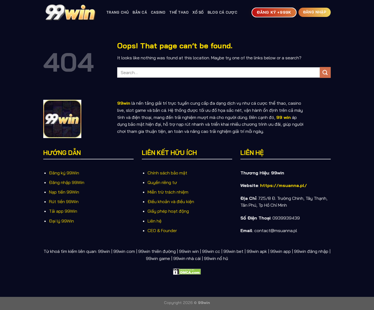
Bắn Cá (140, 12)
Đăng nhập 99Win (66, 182)
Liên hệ (155, 221)
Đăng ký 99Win (64, 173)
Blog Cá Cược (222, 12)
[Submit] (325, 72)
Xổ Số (197, 12)
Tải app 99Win (63, 211)
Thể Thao (179, 12)
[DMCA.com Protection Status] (187, 271)
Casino (158, 12)
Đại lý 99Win (61, 221)
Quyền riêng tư (162, 182)
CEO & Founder (162, 230)
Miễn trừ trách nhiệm (168, 192)
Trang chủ (117, 12)
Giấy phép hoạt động (168, 211)
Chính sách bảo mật (167, 173)
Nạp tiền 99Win (64, 192)
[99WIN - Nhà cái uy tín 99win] (70, 12)
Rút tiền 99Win (64, 201)
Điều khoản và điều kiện (171, 201)
